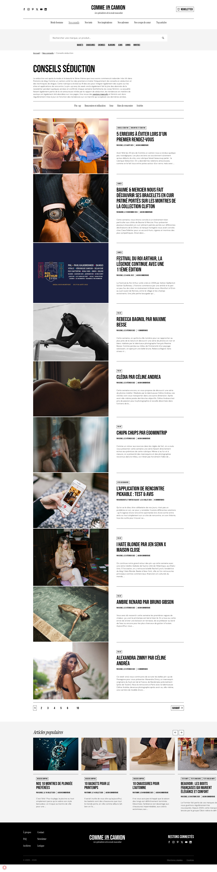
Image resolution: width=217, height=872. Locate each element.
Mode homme (56, 22)
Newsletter (187, 9)
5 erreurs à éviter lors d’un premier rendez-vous (142, 137)
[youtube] (41, 9)
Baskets (80, 45)
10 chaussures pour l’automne (146, 785)
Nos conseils (74, 22)
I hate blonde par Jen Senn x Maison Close (141, 547)
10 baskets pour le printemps (97, 785)
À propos (27, 832)
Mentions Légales (175, 860)
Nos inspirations (105, 22)
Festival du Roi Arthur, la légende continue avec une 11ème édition (140, 264)
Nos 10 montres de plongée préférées (54, 785)
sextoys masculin (100, 94)
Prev (175, 732)
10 (77, 708)
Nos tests (88, 22)
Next (181, 732)
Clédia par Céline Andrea (139, 377)
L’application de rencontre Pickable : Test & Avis (140, 491)
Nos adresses (123, 22)
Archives (27, 845)
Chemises (101, 45)
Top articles (161, 22)
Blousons (111, 45)
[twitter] (37, 9)
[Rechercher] (163, 37)
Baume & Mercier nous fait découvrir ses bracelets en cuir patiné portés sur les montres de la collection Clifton (146, 198)
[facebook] (24, 9)
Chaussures (90, 45)
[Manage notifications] (5, 867)
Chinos (127, 45)
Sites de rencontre (125, 105)
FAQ (25, 839)
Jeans (120, 45)
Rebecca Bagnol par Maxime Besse (141, 322)
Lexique (40, 845)
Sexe (111, 105)
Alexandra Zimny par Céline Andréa (141, 661)
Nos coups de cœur (142, 22)
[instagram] (28, 9)
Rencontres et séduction (95, 105)
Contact (40, 832)
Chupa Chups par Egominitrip (142, 433)
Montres (136, 45)
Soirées (140, 105)
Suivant (176, 708)
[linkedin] (45, 9)
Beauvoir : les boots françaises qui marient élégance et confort (196, 787)
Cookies (190, 860)
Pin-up (77, 105)
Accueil (36, 53)
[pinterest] (33, 9)
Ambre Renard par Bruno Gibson (145, 602)
